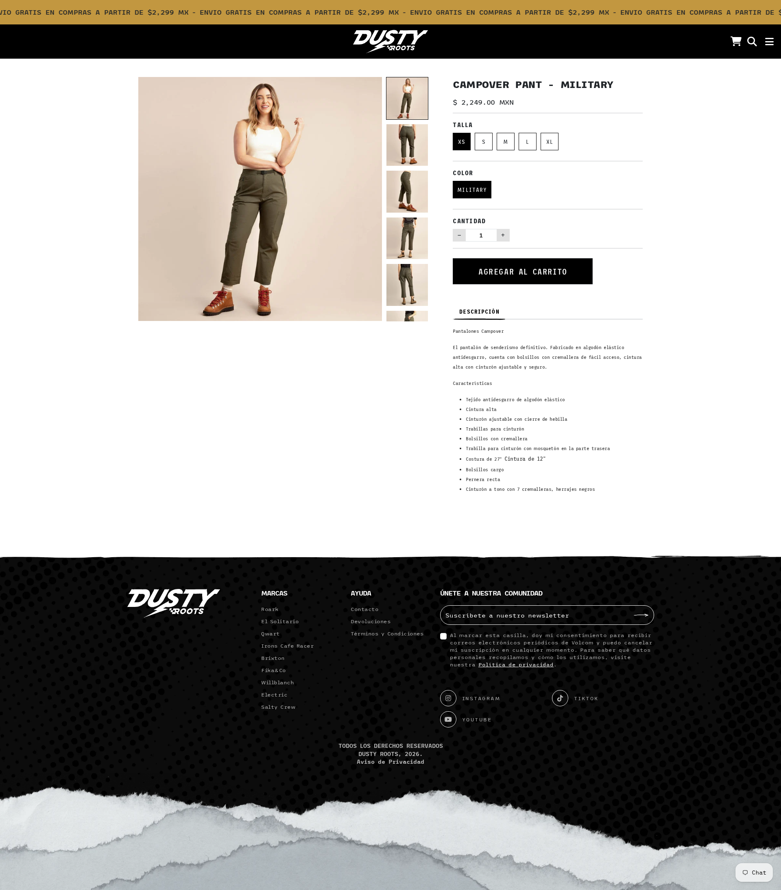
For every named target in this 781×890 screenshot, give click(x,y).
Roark (270, 609)
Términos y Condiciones (387, 633)
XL (549, 141)
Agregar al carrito (522, 271)
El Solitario (280, 621)
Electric (274, 694)
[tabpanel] (548, 413)
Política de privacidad (516, 664)
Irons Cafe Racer (287, 645)
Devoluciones (370, 621)
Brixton (273, 658)
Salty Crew (278, 707)
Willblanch (277, 682)
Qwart (270, 633)
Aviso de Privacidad (390, 761)
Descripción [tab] (479, 311)
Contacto (364, 609)
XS (461, 141)
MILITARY (472, 189)
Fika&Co (273, 670)
